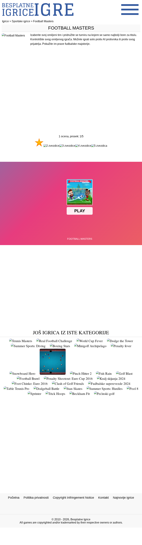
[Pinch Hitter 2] (81, 373)
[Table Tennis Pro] (16, 388)
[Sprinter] (34, 393)
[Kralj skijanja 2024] (111, 378)
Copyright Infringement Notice (73, 497)
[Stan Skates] (73, 388)
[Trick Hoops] (55, 393)
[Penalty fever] (121, 346)
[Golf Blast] (124, 373)
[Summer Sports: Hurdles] (104, 388)
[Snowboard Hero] (22, 373)
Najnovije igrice (123, 497)
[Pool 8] (132, 388)
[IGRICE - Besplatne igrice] (37, 18)
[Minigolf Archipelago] (90, 346)
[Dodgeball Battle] (46, 388)
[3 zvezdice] (67, 145)
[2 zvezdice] (51, 145)
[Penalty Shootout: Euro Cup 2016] (68, 378)
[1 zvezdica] (39, 142)
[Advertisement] (71, 89)
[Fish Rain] (104, 373)
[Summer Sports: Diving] (28, 346)
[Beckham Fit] (79, 393)
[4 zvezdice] (83, 145)
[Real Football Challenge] (54, 341)
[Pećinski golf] (104, 393)
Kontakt (103, 497)
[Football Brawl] (28, 378)
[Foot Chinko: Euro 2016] (30, 383)
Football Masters (71, 28)
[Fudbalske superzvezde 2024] (109, 383)
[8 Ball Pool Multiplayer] (53, 373)
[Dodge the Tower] (120, 341)
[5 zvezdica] (99, 145)
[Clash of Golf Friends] (68, 383)
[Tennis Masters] (20, 341)
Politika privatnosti (36, 497)
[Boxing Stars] (60, 346)
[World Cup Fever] (90, 341)
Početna (13, 497)
